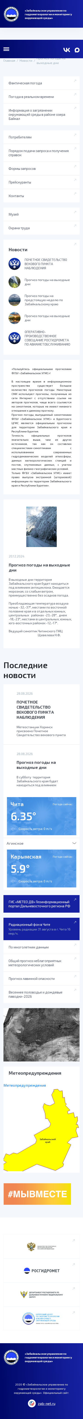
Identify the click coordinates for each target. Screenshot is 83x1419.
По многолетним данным (29, 947)
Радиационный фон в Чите (40, 928)
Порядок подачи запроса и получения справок (39, 153)
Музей (14, 214)
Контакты (16, 196)
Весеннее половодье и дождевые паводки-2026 (35, 994)
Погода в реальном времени (31, 97)
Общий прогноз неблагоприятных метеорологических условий (35, 963)
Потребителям (20, 137)
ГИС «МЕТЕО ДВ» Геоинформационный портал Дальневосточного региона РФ (39, 904)
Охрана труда (19, 228)
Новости (18, 249)
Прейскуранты (20, 182)
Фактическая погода (25, 83)
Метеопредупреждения (24, 1085)
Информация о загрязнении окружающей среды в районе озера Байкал (37, 114)
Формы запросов (22, 168)
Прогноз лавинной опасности (32, 978)
